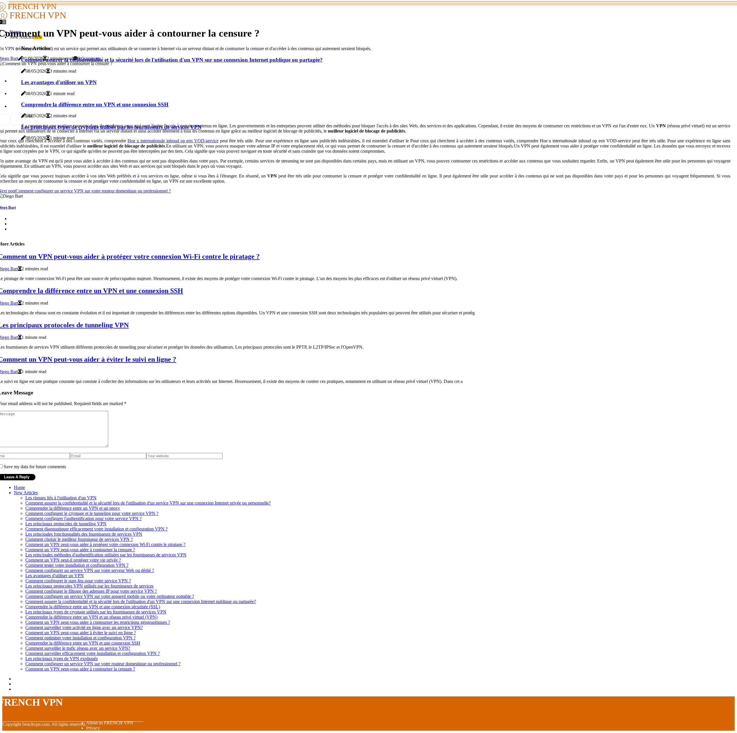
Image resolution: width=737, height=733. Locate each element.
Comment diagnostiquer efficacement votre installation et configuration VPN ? (96, 528)
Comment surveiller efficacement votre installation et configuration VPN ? (92, 653)
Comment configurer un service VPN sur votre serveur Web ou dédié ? (89, 570)
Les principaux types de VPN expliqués (61, 658)
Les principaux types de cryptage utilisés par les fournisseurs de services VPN (95, 611)
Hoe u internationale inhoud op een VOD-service (173, 140)
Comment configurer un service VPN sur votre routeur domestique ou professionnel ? (103, 663)
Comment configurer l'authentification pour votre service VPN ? (83, 518)
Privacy (93, 728)
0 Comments (89, 58)
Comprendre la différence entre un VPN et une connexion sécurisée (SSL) (92, 606)
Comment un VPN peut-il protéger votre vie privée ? (73, 560)
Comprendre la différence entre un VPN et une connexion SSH (82, 643)
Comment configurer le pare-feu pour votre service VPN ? (78, 580)
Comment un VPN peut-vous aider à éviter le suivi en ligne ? (80, 632)
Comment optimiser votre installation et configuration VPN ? (80, 637)
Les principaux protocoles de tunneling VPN (66, 523)
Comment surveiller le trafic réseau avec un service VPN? (77, 648)
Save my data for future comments (35, 466)
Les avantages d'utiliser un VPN (54, 575)
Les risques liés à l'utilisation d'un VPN (60, 497)
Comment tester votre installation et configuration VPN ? (76, 565)
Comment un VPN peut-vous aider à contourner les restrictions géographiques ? (97, 622)
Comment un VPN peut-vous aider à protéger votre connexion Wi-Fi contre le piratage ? (105, 544)
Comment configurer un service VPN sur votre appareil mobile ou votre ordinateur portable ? (109, 596)
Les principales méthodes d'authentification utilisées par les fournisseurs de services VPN (106, 554)
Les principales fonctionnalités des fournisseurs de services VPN (83, 534)
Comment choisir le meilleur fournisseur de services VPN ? (79, 539)
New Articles (26, 492)
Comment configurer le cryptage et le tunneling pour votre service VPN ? (91, 513)
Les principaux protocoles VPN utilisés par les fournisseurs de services (89, 585)
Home (19, 487)
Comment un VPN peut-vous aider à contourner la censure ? (80, 549)
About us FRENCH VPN (109, 722)
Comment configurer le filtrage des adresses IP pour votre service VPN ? (91, 591)
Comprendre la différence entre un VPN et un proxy (72, 508)
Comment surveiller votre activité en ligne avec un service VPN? (84, 627)
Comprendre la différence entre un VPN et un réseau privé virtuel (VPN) (91, 617)
